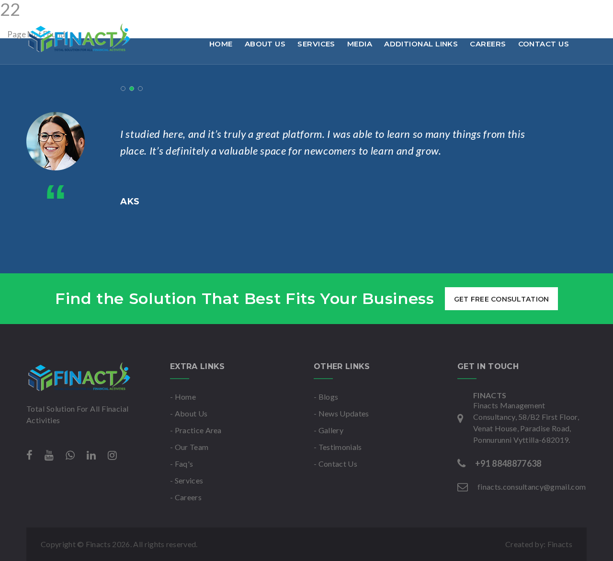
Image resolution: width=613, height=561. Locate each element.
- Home (183, 396)
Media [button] (359, 43)
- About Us (188, 413)
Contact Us (543, 43)
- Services (186, 480)
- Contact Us (335, 463)
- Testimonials (338, 446)
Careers (488, 43)
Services (316, 43)
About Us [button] (265, 43)
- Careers (186, 497)
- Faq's (181, 463)
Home (221, 43)
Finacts (559, 544)
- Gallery (328, 430)
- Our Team (189, 446)
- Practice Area (196, 430)
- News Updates (341, 413)
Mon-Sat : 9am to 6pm (296, 11)
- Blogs (326, 396)
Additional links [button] (421, 43)
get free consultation (501, 299)
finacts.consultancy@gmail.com (177, 11)
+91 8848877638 (69, 11)
